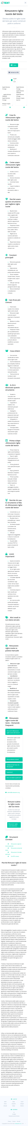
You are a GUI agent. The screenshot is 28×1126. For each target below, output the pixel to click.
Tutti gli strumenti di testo (14, 1116)
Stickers (22, 1105)
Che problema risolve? (14, 759)
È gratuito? (14, 772)
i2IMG (13, 1101)
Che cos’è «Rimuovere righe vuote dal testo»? (14, 732)
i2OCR (22, 1101)
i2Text (5, 1103)
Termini (14, 1121)
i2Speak (5, 1105)
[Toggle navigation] (25, 2)
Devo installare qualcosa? (14, 777)
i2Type (13, 1105)
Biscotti (18, 1121)
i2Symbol (14, 1103)
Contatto (14, 1114)
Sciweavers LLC (18, 1123)
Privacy (9, 1121)
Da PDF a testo (15, 856)
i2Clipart (22, 1103)
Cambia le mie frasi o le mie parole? (14, 766)
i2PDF (5, 1101)
